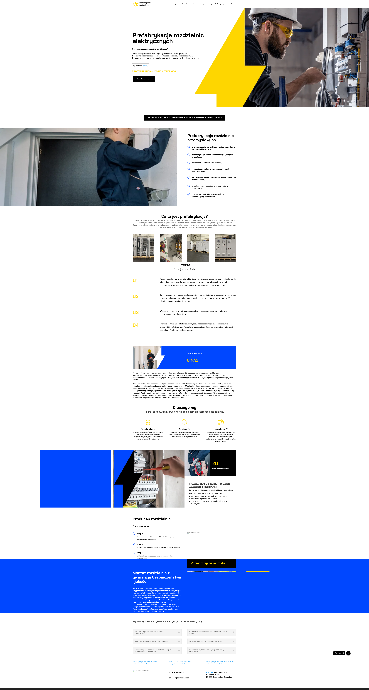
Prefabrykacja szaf (221, 4)
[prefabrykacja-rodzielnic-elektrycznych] (171, 261)
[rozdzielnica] (225, 261)
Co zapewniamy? (177, 4)
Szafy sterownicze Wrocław (142, 664)
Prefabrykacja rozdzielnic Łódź (180, 661)
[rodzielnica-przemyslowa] (198, 261)
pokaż (145, 66)
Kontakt (233, 4)
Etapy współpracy (205, 4)
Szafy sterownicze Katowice (179, 664)
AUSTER (209, 672)
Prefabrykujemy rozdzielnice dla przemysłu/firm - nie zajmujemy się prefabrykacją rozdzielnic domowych (185, 117)
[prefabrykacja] (143, 261)
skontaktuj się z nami (143, 79)
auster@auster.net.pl (179, 678)
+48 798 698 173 (176, 672)
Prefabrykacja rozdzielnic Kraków (145, 661)
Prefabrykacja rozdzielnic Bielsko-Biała (220, 661)
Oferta (188, 4)
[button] (348, 653)
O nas (195, 4)
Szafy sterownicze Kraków (215, 664)
